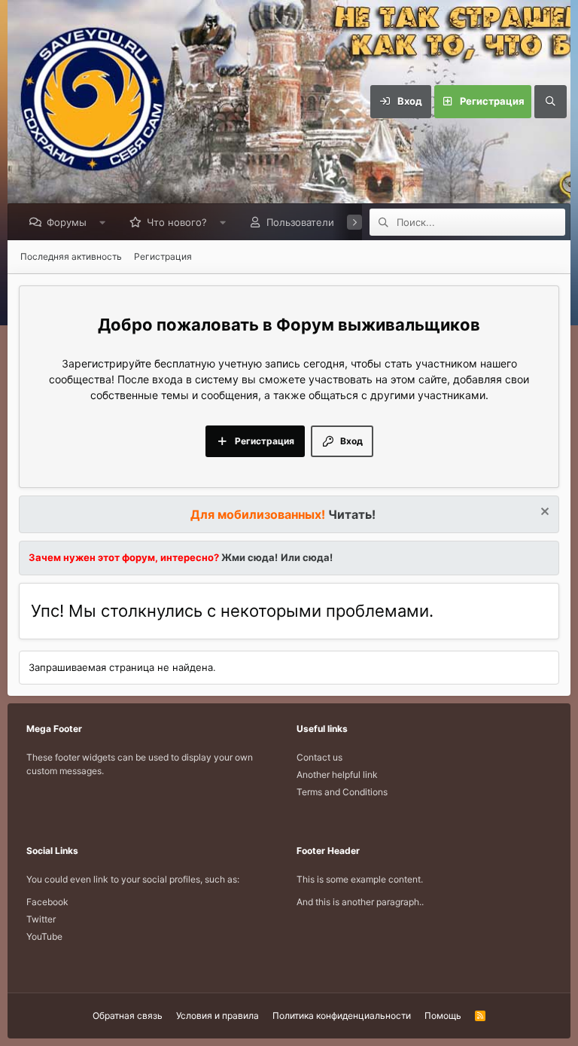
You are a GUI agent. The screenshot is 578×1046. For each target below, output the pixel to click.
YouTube (44, 936)
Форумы (67, 222)
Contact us (319, 757)
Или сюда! (307, 557)
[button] (103, 222)
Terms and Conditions (342, 791)
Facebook (47, 901)
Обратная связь (128, 1015)
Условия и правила (217, 1015)
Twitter (41, 919)
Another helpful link (337, 774)
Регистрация (163, 256)
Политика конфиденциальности (341, 1015)
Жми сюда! (248, 557)
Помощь (442, 1015)
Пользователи (300, 222)
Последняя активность (71, 256)
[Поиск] (550, 101)
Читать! (352, 514)
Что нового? (177, 222)
